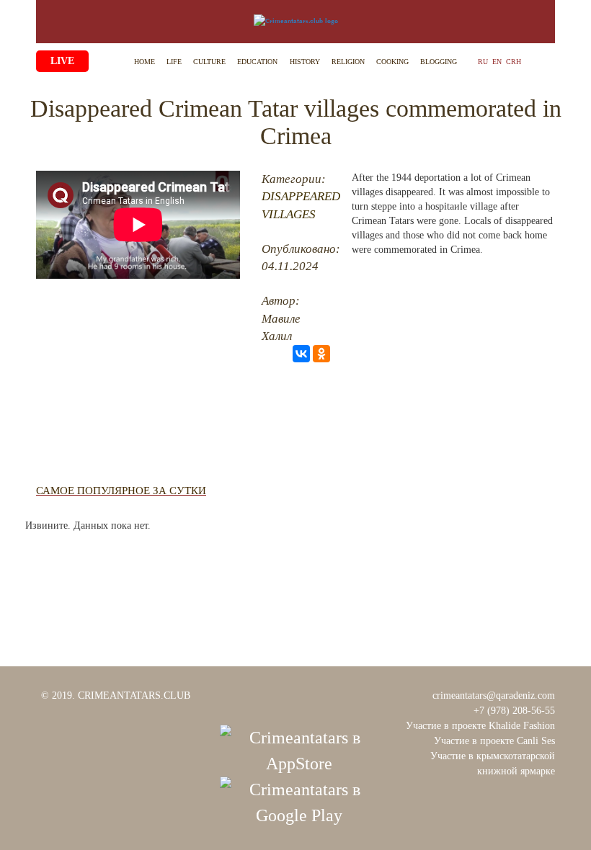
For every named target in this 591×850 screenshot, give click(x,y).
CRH (513, 62)
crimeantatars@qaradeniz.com (493, 695)
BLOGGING (438, 62)
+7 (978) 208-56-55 (514, 710)
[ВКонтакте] (301, 353)
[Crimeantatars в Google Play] (299, 801)
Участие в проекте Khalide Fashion (480, 725)
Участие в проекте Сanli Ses (494, 740)
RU (483, 62)
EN (497, 62)
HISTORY (305, 62)
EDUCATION (257, 62)
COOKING (392, 62)
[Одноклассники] (321, 353)
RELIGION (348, 62)
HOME (144, 62)
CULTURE (209, 62)
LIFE (174, 62)
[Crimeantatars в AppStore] (299, 749)
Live (62, 60)
